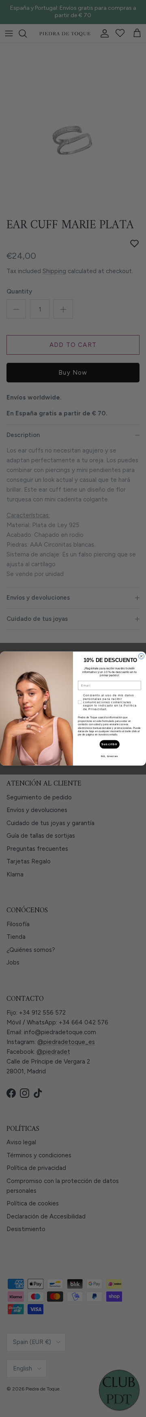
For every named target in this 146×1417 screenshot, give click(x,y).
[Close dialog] (141, 656)
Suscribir (109, 744)
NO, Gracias (109, 756)
